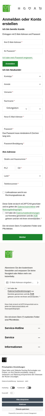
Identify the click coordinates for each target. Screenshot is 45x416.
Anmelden (10, 64)
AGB (35, 216)
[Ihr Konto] (35, 8)
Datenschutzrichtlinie (27, 207)
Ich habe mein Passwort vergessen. (18, 58)
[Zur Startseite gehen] (6, 8)
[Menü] (19, 8)
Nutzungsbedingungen (12, 210)
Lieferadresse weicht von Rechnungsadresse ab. (16, 193)
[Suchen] (24, 8)
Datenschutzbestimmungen (28, 213)
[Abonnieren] (38, 282)
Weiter (22, 237)
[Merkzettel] (29, 8)
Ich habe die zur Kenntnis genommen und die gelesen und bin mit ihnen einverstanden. (23, 216)
